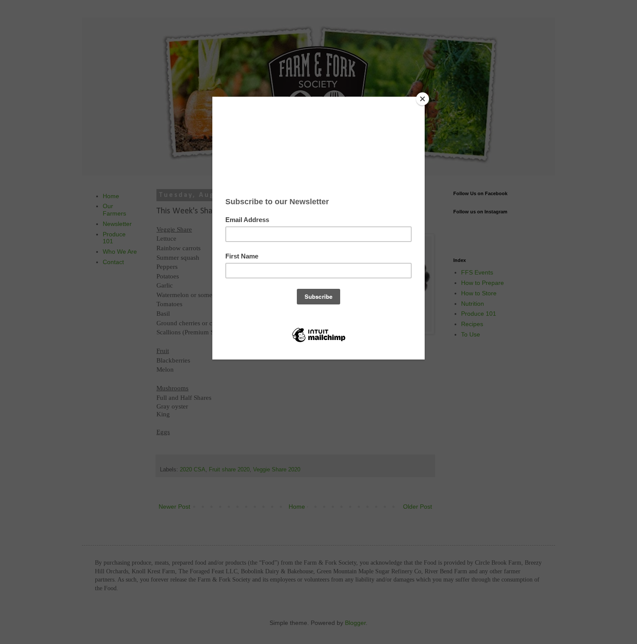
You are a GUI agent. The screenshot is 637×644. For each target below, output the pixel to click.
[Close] (422, 98)
